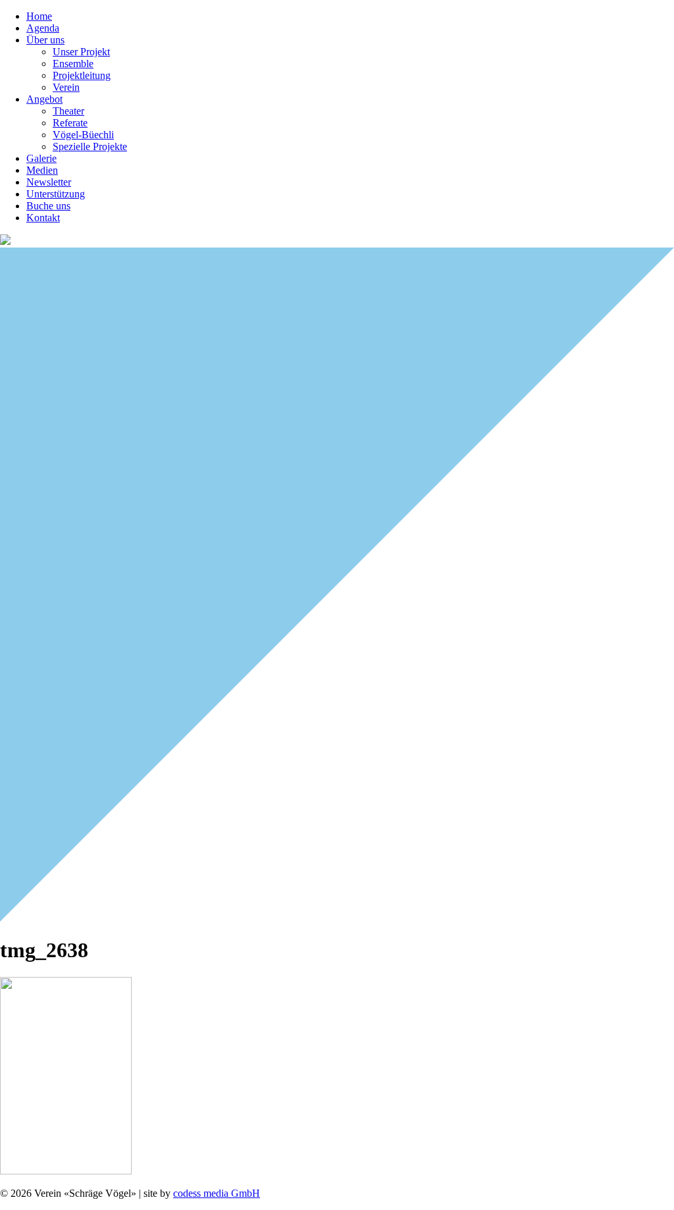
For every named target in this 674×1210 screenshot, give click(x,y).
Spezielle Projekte (90, 146)
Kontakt (43, 217)
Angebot (44, 99)
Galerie (41, 158)
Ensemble (73, 63)
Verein (66, 87)
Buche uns (48, 205)
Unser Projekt (81, 51)
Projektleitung (82, 75)
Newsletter (48, 182)
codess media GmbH (216, 1193)
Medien (42, 170)
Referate (70, 122)
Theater (68, 111)
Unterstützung (55, 193)
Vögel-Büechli (83, 134)
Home (39, 16)
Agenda (42, 28)
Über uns (45, 39)
